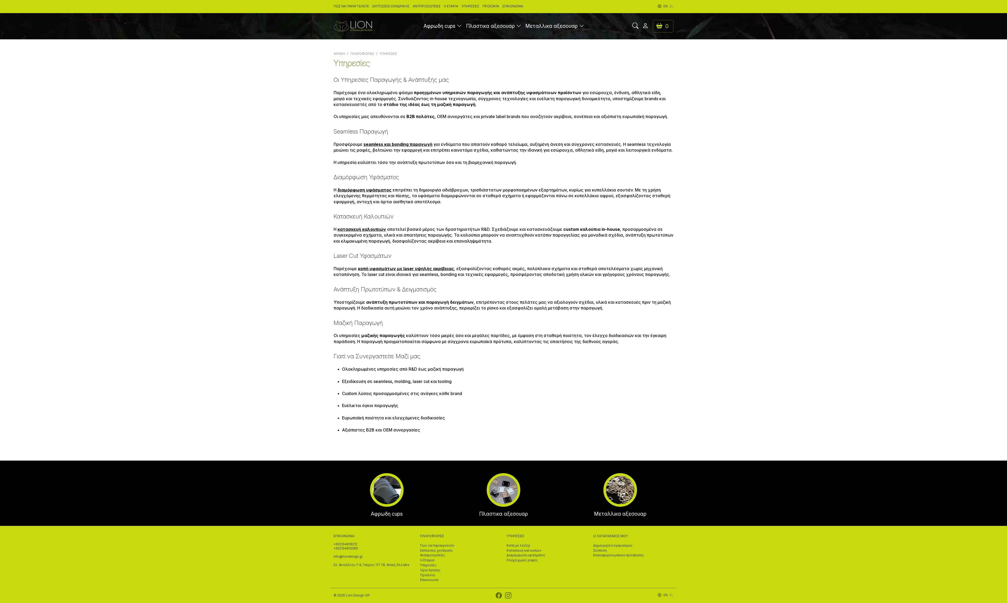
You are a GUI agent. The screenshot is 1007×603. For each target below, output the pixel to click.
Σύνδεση (600, 550)
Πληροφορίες (362, 54)
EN (665, 6)
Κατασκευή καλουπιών (524, 550)
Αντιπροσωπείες (427, 6)
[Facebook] (499, 597)
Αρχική (339, 54)
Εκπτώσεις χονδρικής (390, 6)
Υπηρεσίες (470, 6)
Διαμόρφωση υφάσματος (526, 555)
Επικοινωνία (512, 6)
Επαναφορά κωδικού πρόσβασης (618, 555)
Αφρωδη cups (440, 26)
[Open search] (635, 26)
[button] (459, 26)
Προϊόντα (491, 6)
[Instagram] (508, 597)
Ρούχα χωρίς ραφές (522, 560)
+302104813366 (346, 548)
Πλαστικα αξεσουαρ (490, 26)
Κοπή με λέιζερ (518, 545)
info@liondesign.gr (348, 556)
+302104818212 (345, 544)
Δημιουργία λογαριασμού (612, 545)
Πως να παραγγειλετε (351, 6)
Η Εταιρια (451, 6)
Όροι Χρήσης (430, 570)
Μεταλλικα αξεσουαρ (551, 26)
